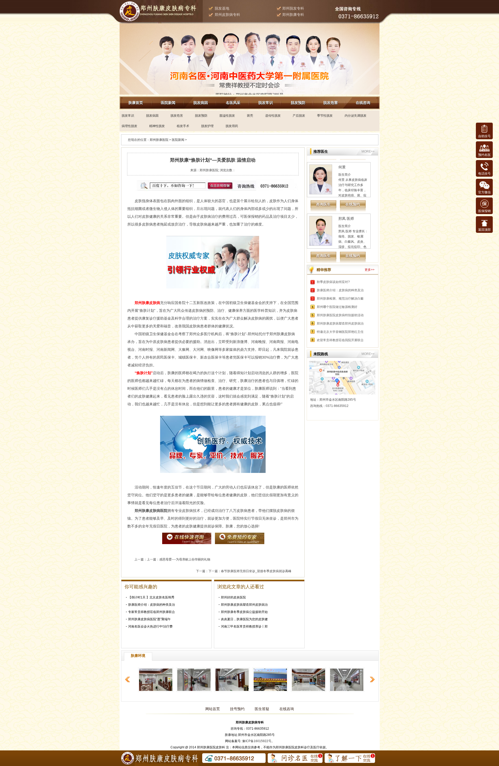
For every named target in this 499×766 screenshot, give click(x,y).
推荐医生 (320, 151)
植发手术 (183, 126)
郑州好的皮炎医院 (233, 597)
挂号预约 (237, 709)
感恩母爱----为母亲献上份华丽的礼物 (184, 559)
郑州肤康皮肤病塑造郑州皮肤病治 (244, 604)
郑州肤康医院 (159, 140)
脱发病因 (200, 103)
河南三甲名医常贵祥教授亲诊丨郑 (244, 626)
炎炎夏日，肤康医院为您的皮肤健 (244, 619)
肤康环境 (138, 655)
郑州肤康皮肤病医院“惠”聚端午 (149, 619)
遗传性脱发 (273, 115)
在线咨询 (363, 103)
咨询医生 (323, 188)
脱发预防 (298, 103)
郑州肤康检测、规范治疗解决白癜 (340, 298)
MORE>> (368, 151)
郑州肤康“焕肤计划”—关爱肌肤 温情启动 (212, 160)
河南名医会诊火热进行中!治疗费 (150, 626)
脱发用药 (232, 126)
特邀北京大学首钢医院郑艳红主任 (340, 332)
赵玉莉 (343, 254)
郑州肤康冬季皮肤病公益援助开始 (244, 612)
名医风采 (233, 103)
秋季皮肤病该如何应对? (333, 282)
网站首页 (212, 709)
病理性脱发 (129, 126)
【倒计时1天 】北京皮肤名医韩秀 (151, 597)
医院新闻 (168, 103)
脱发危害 (330, 103)
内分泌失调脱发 (355, 115)
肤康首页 (135, 103)
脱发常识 (265, 103)
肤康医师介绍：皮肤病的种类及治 (151, 604)
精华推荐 (324, 270)
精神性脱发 (157, 126)
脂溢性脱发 (227, 115)
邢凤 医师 (346, 202)
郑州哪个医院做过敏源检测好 (337, 307)
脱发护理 (207, 126)
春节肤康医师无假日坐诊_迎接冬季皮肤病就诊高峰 (256, 571)
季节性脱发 (325, 115)
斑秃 (250, 115)
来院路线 (320, 354)
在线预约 (352, 188)
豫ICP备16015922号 (256, 741)
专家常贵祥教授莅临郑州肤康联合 (151, 612)
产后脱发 (299, 115)
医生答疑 (262, 709)
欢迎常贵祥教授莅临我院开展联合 (340, 340)
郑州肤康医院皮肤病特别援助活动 (340, 315)
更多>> (370, 270)
